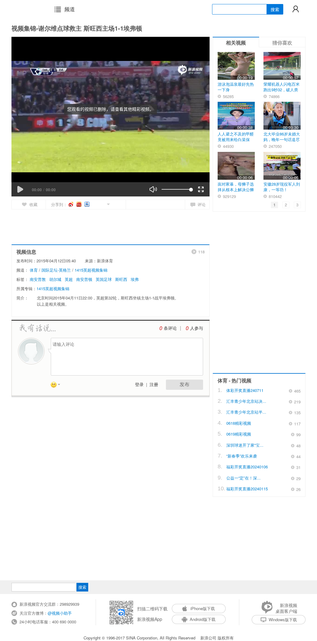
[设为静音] (153, 189)
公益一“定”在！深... (243, 478)
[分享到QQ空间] (94, 204)
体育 (34, 270)
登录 (139, 384)
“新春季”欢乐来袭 (241, 456)
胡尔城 (55, 279)
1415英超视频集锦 (91, 270)
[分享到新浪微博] (71, 204)
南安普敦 (38, 279)
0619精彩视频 (238, 434)
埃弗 (135, 279)
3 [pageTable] (297, 205)
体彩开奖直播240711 (244, 390)
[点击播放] (20, 189)
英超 (69, 279)
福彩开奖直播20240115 (247, 489)
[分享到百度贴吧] (87, 204)
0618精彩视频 (238, 423)
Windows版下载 (283, 619)
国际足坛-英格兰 (56, 270)
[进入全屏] (201, 189)
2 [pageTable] (286, 205)
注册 (154, 384)
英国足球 (104, 279)
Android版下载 (202, 619)
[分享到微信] (101, 204)
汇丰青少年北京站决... (246, 401)
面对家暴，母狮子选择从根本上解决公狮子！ (236, 189)
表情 (57, 386)
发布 (184, 384)
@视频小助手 (60, 613)
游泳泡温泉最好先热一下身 (236, 86)
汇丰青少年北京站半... (246, 412)
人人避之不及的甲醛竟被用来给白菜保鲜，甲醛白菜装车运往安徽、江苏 (236, 142)
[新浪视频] (27, 9)
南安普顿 (84, 279)
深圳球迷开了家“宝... (244, 445)
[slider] (176, 189)
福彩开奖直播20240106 (247, 467)
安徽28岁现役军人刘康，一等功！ (281, 186)
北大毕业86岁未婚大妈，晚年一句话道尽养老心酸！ (281, 139)
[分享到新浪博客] (79, 204)
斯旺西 (121, 279)
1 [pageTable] (274, 205)
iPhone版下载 (202, 608)
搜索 (275, 9)
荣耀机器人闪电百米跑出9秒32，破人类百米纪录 (281, 89)
